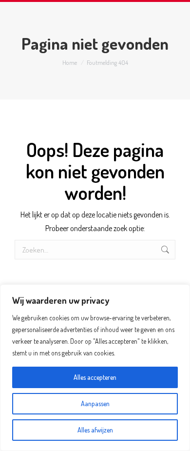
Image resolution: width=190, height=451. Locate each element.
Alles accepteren (95, 377)
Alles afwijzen (95, 430)
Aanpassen (95, 403)
